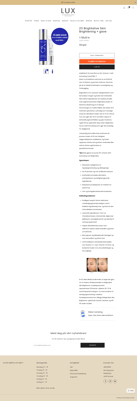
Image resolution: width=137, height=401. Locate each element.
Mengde (82, 45)
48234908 (107, 367)
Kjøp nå (97, 67)
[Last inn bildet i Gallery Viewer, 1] (46, 71)
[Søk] (133, 8)
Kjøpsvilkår (74, 370)
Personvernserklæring (78, 374)
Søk (71, 367)
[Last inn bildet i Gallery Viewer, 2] (52, 71)
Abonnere (92, 345)
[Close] (135, 2)
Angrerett (73, 377)
